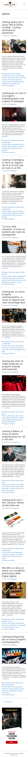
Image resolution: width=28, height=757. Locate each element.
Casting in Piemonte (14, 688)
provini (11, 83)
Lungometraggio (20, 75)
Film (8, 621)
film (21, 79)
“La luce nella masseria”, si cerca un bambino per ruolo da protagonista (13, 230)
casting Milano (20, 486)
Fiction (22, 272)
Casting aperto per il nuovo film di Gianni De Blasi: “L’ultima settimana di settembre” (13, 27)
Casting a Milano (19, 484)
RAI (25, 280)
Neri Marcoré (14, 556)
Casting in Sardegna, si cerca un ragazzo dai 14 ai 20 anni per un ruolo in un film (13, 163)
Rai (6, 274)
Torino (7, 692)
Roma (18, 83)
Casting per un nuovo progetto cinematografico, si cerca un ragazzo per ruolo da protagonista (13, 297)
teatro (14, 421)
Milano (17, 488)
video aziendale (9, 490)
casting (13, 77)
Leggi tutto (5, 69)
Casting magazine (12, 146)
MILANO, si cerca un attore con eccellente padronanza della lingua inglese (13, 572)
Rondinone (13, 282)
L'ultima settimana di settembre (10, 81)
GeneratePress (14, 755)
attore (5, 77)
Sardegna (4, 150)
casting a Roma (19, 345)
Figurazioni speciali (7, 75)
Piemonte (20, 690)
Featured (18, 73)
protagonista (5, 83)
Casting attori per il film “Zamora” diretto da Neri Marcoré (13, 503)
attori (8, 77)
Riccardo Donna (6, 282)
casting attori (5, 486)
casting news (11, 79)
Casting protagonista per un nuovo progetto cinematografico (14, 639)
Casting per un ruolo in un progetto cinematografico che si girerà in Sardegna (14, 97)
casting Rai (19, 278)
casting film (5, 554)
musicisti (21, 81)
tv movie (19, 282)
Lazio (10, 349)
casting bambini (21, 276)
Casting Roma (19, 347)
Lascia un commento (9, 85)
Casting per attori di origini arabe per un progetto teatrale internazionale (12, 365)
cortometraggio (22, 625)
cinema (17, 79)
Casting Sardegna (6, 148)
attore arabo (10, 415)
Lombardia (12, 488)
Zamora (4, 558)
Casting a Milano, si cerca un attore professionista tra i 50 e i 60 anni (13, 435)
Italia (14, 75)
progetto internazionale (12, 419)
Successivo (8, 701)
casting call (18, 77)
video (3, 490)
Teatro (3, 413)
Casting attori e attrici (9, 73)
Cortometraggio (20, 619)
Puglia (14, 83)
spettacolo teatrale (7, 421)
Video (3, 482)
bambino (9, 276)
